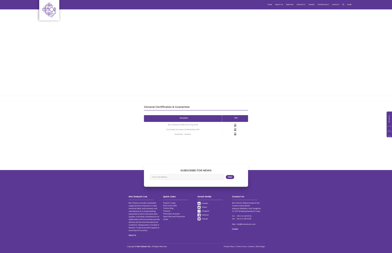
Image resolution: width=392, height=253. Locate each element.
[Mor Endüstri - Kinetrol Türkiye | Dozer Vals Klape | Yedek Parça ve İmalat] (49, 10)
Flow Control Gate (170, 205)
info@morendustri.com (246, 224)
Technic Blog (168, 208)
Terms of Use (241, 246)
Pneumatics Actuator (171, 214)
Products (166, 211)
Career (165, 219)
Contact (235, 229)
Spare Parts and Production (174, 216)
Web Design (260, 246)
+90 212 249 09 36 (244, 216)
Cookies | (252, 246)
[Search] (343, 5)
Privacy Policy (229, 246)
